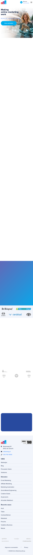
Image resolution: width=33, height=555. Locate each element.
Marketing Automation (7, 487)
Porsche (3, 522)
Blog (2, 466)
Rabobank (4, 518)
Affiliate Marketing (6, 484)
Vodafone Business (6, 525)
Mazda (3, 528)
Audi (2, 508)
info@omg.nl (7, 451)
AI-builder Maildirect (7, 500)
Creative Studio (5, 494)
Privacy (26, 547)
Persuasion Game (6, 469)
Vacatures (4, 472)
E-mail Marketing (6, 480)
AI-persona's (4, 497)
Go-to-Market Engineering (8, 490)
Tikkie (2, 512)
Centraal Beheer (6, 515)
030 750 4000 (26, 3)
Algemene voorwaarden (11, 547)
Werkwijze (4, 462)
